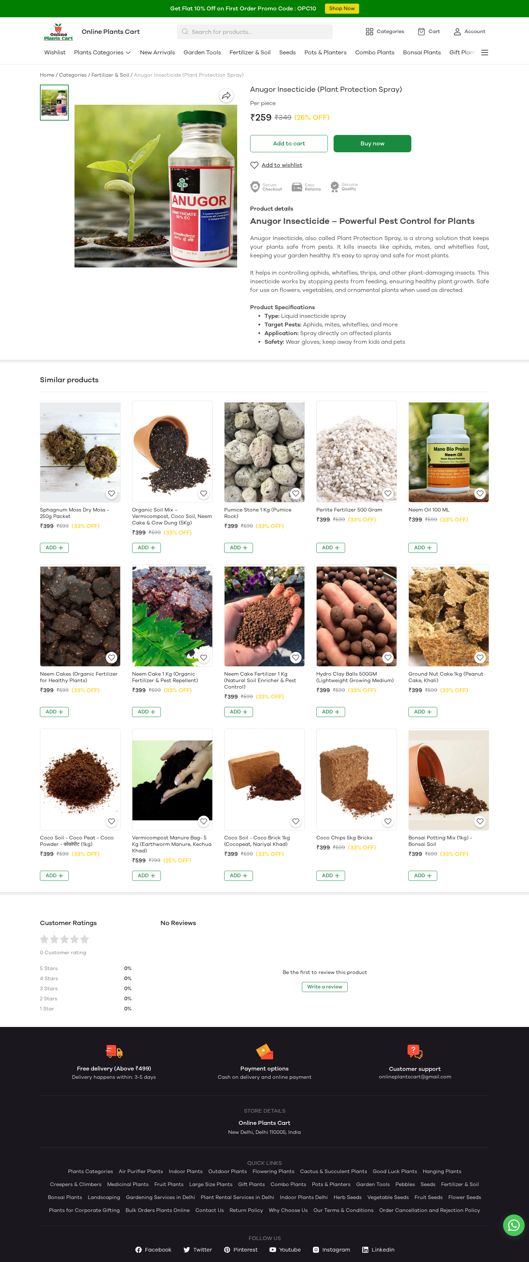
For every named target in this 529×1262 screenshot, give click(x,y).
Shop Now (342, 8)
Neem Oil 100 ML (428, 510)
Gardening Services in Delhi (160, 1197)
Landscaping (104, 1197)
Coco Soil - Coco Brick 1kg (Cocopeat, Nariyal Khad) (257, 841)
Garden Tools (202, 52)
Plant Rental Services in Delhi (237, 1197)
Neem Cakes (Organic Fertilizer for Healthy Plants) (79, 677)
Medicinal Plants (128, 1184)
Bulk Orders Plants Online (158, 1210)
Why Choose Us (288, 1210)
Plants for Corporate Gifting (84, 1210)
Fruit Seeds (429, 1197)
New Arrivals (157, 52)
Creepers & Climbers (75, 1184)
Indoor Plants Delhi (304, 1197)
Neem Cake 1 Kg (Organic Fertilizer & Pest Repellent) (165, 677)
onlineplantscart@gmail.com (415, 1077)
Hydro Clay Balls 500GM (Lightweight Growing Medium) (355, 677)
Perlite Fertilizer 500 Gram (349, 510)
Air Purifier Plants (141, 1171)
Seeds (287, 52)
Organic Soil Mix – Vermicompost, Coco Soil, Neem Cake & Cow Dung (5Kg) (172, 516)
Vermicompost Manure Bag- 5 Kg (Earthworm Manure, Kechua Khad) (172, 844)
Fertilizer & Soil (250, 52)
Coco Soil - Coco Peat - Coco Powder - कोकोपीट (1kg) (77, 841)
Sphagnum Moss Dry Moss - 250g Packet (74, 513)
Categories (73, 75)
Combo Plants (374, 52)
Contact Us (209, 1210)
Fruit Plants (169, 1184)
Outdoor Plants (227, 1171)
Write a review (324, 987)
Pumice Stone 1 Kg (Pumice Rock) (257, 513)
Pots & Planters (325, 52)
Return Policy (246, 1210)
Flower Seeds (464, 1197)
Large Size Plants (210, 1184)
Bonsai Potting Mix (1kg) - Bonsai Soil (440, 841)
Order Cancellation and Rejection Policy (429, 1210)
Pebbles (405, 1184)
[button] (54, 103)
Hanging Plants (442, 1171)
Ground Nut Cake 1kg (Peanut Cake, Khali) (445, 677)
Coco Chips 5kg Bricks (344, 838)
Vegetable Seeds (388, 1197)
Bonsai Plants (422, 52)
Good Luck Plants (395, 1171)
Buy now (372, 143)
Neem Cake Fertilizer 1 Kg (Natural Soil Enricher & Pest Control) (260, 680)
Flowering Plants (273, 1171)
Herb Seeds (348, 1197)
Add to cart (289, 143)
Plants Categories (98, 52)
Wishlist (54, 52)
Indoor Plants (186, 1171)
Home (47, 75)
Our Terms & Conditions (343, 1210)
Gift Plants (251, 1184)
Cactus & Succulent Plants (333, 1171)
